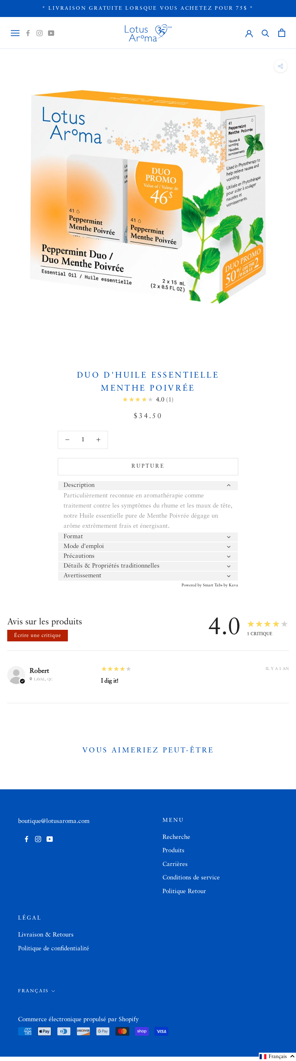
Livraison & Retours (46, 935)
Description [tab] (79, 485)
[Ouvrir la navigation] (15, 33)
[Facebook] (28, 33)
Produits (173, 851)
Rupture (148, 466)
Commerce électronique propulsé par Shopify (78, 1020)
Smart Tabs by (216, 585)
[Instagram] (39, 33)
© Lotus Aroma (46, 1008)
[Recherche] (265, 33)
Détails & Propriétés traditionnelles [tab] (112, 566)
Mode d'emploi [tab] (84, 546)
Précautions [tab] (79, 556)
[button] (277, 1057)
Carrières (175, 864)
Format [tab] (73, 537)
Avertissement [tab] (82, 576)
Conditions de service (191, 878)
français (33, 991)
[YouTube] (51, 33)
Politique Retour (184, 891)
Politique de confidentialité (53, 949)
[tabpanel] (148, 511)
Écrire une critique (37, 635)
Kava (233, 585)
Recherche (176, 837)
